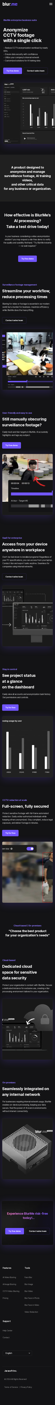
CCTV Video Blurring (11, 1291)
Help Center (7, 1331)
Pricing (5, 1298)
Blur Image (29, 1284)
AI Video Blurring (9, 1277)
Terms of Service (11, 1387)
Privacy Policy (26, 1387)
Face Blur (28, 1277)
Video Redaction (31, 1312)
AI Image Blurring (9, 1284)
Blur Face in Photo (32, 1298)
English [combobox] (8, 1353)
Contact (6, 1337)
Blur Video (29, 1291)
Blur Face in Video (32, 1305)
